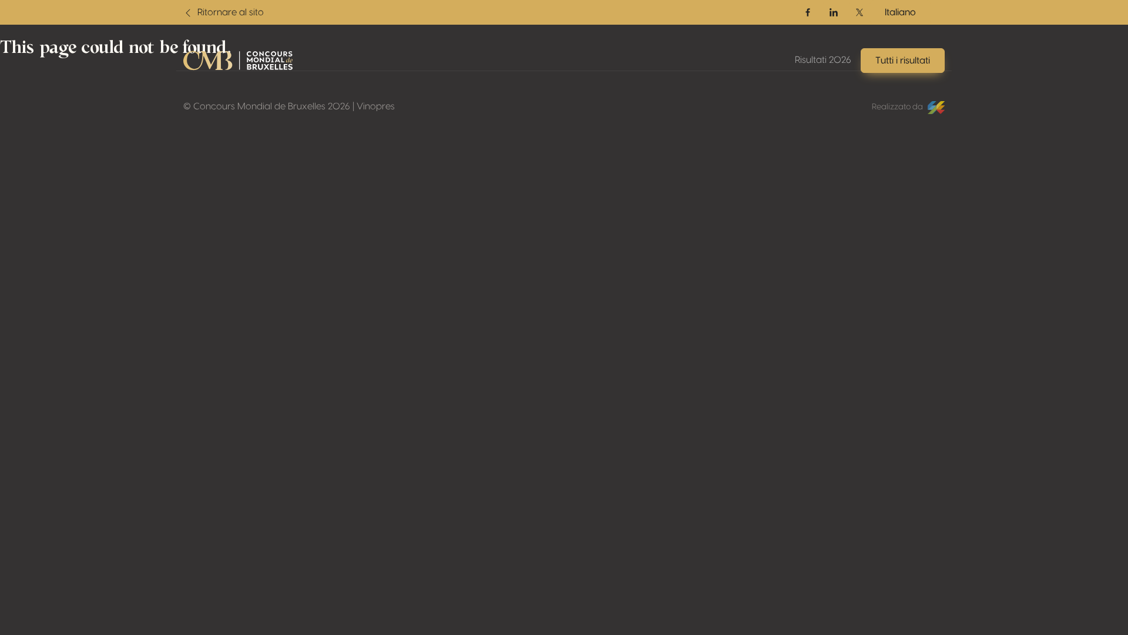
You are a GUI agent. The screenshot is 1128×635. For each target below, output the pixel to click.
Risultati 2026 (823, 60)
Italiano (900, 12)
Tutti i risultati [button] (902, 60)
